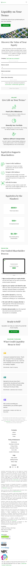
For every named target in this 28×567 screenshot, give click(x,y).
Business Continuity (14, 444)
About (13, 432)
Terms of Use (14, 520)
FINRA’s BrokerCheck (17, 491)
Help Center (14, 457)
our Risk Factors (15, 479)
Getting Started (14, 459)
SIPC (6, 488)
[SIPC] (4, 551)
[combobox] (13, 61)
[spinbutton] (14, 67)
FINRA (4, 488)
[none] (14, 83)
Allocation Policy (14, 448)
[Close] (26, 561)
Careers (14, 434)
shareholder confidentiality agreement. (15, 84)
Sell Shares (6, 25)
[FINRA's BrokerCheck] (5, 547)
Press (14, 436)
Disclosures (8, 421)
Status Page (14, 461)
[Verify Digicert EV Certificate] (4, 543)
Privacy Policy (14, 446)
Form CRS (14, 450)
